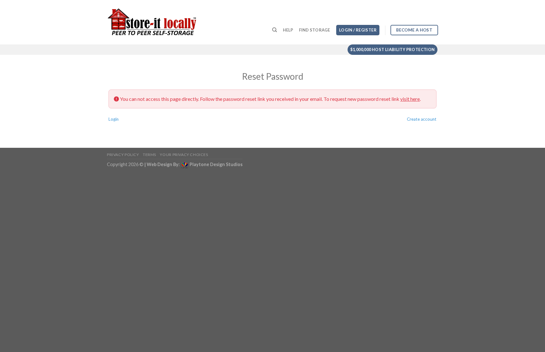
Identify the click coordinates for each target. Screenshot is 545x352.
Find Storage (314, 29)
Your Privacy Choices (184, 154)
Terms (149, 154)
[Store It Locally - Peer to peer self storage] (152, 22)
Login (113, 119)
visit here (410, 99)
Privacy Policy (123, 154)
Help (288, 29)
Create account (422, 119)
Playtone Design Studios (216, 164)
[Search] (274, 30)
